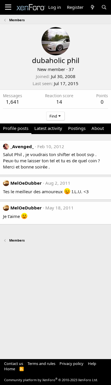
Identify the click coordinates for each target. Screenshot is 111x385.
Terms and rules (41, 363)
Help (92, 363)
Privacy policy (71, 363)
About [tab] (97, 128)
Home (9, 368)
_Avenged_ (22, 146)
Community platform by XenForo (51, 380)
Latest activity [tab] (48, 128)
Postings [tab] (77, 128)
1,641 (12, 101)
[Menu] (8, 7)
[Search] (104, 7)
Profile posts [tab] (15, 128)
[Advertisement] (55, 298)
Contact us (13, 363)
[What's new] (92, 7)
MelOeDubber (26, 183)
